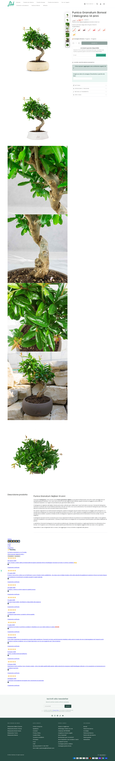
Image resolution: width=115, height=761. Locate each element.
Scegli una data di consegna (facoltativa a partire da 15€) (89, 75)
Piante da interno (88, 728)
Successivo (17, 556)
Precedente (10, 556)
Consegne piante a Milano (65, 744)
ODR (34, 744)
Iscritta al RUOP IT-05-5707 (40, 746)
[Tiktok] (60, 715)
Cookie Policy (36, 735)
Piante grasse (87, 737)
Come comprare (37, 726)
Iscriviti (68, 706)
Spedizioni (35, 728)
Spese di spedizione (84, 22)
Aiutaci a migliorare (63, 726)
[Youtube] (62, 715)
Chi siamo (35, 739)
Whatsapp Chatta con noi (65, 728)
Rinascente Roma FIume (14, 731)
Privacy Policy (56, 710)
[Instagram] (55, 715)
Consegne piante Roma (64, 746)
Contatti (35, 731)
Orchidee (86, 731)
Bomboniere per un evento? (66, 737)
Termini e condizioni (38, 737)
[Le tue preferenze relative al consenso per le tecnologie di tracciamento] (1, 570)
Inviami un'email (101, 55)
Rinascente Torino (13, 733)
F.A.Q (34, 741)
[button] (97, 3)
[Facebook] (57, 715)
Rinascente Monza (13, 735)
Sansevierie (86, 739)
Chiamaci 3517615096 (64, 731)
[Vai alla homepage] (11, 4)
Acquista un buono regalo (65, 733)
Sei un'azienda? (62, 735)
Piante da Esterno (88, 733)
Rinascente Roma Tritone (15, 728)
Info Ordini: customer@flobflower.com (43, 748)
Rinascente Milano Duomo (15, 726)
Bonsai (85, 726)
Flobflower (13, 754)
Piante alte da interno (89, 735)
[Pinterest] (52, 715)
